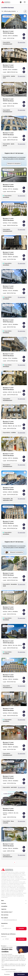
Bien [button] (2, 900)
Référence (3, 936)
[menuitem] (21, 2)
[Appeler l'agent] (24, 34)
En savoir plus (21, 42)
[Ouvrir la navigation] (25, 2)
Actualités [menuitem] (4, 906)
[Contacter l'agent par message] (24, 38)
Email (2, 925)
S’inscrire (21, 928)
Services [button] (3, 903)
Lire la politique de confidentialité (9, 969)
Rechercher (21, 939)
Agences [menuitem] (3, 909)
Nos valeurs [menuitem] (4, 917)
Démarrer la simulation (14, 163)
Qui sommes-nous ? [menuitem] (6, 912)
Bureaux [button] (3, 946)
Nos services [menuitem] (4, 914)
